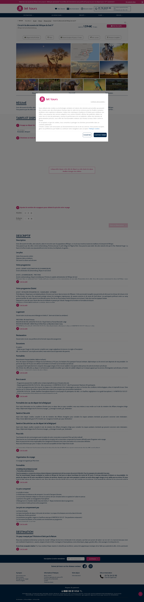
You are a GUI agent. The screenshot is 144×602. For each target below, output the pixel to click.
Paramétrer (87, 135)
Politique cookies (94, 129)
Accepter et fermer (100, 135)
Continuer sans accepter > (98, 102)
